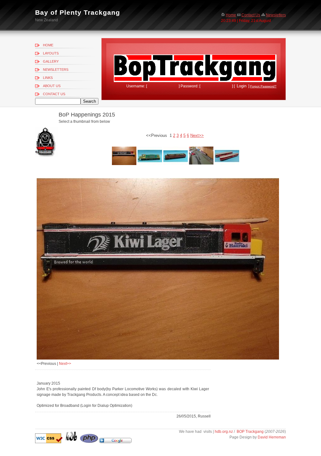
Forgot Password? (263, 86)
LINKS (48, 78)
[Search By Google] (115, 442)
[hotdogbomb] (71, 442)
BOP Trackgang (250, 431)
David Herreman (272, 437)
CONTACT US (54, 94)
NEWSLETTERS (55, 69)
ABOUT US (52, 86)
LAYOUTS (51, 53)
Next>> (65, 363)
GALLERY (51, 61)
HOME (48, 45)
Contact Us (250, 15)
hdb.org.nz (224, 431)
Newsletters (276, 15)
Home (231, 15)
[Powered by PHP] (89, 442)
